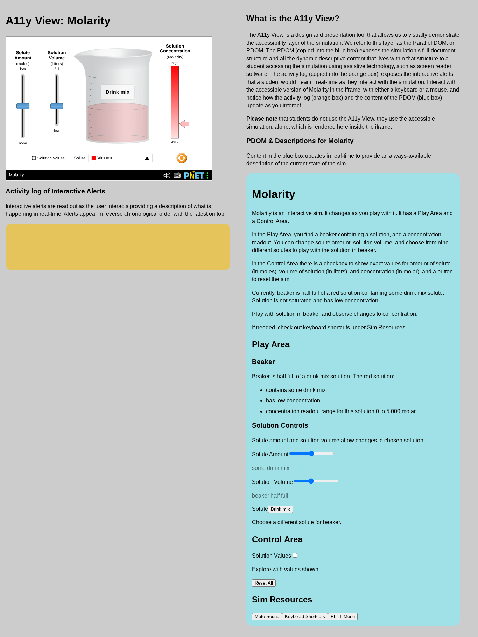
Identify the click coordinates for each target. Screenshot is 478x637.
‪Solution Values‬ (271, 556)
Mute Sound (267, 616)
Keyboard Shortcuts (305, 616)
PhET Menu (343, 616)
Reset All (264, 583)
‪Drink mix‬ (280, 509)
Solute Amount (270, 454)
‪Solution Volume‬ (272, 482)
